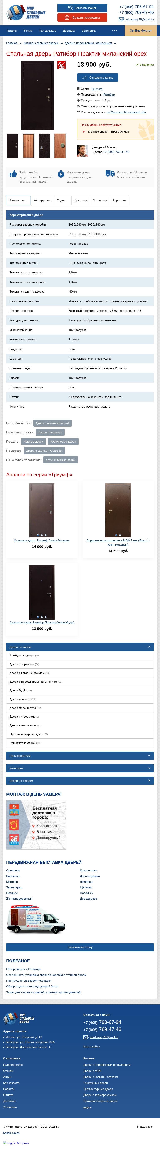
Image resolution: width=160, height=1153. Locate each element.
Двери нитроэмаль (24, 716)
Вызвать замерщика (86, 17)
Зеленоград (14, 887)
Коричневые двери (63, 441)
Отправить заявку (101, 77)
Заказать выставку (80, 947)
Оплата (8, 1095)
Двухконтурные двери (60, 459)
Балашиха (13, 876)
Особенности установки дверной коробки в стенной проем (46, 974)
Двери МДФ (21, 690)
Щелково (86, 887)
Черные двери (33, 441)
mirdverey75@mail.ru (139, 19)
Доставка (69, 30)
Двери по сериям (21, 780)
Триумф (96, 88)
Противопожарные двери (29, 734)
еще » (87, 1107)
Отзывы (8, 1070)
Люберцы (86, 881)
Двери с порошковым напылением (89, 43)
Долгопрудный (90, 876)
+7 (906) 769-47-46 (116, 151)
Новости (8, 1089)
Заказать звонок (85, 8)
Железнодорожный (19, 898)
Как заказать (47, 30)
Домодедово (88, 898)
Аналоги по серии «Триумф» (39, 474)
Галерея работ (13, 1064)
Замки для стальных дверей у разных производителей (43, 992)
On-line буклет (141, 30)
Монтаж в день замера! (34, 794)
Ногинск (11, 893)
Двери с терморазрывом (100, 1095)
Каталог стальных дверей (41, 43)
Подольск (86, 893)
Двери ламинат (23, 699)
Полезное (18, 961)
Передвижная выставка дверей (43, 862)
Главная (12, 43)
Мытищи (12, 881)
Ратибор (109, 94)
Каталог (11, 30)
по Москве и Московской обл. (127, 112)
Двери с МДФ (92, 1070)
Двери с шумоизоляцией (52, 423)
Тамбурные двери (24, 655)
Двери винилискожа (25, 725)
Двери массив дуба (25, 707)
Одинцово (13, 870)
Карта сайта (91, 1046)
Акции (7, 1076)
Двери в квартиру (50, 432)
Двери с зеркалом (24, 664)
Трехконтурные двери (98, 1089)
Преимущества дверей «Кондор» (29, 980)
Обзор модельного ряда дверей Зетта (32, 986)
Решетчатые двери (25, 742)
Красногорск (88, 870)
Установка (89, 30)
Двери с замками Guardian (44, 450)
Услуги (28, 30)
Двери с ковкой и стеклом (30, 672)
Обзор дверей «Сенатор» (23, 969)
